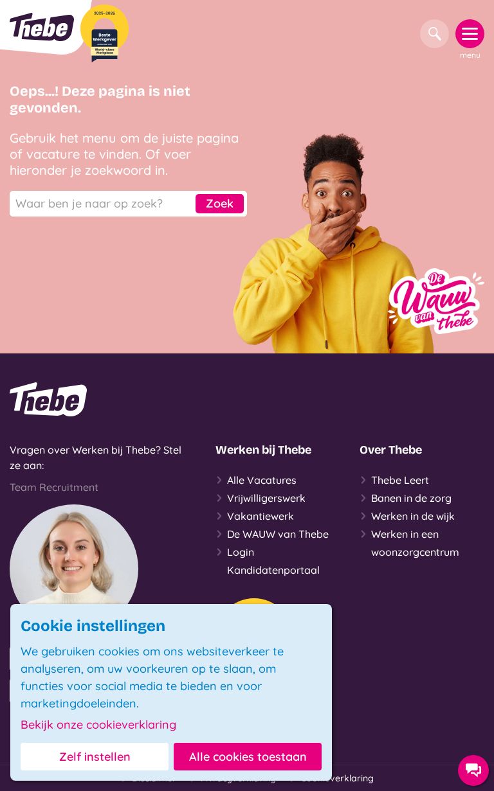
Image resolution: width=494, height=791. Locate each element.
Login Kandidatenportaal (273, 561)
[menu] (469, 33)
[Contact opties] (473, 770)
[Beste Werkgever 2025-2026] (104, 33)
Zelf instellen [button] (95, 756)
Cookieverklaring (337, 778)
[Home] (42, 27)
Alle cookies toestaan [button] (248, 756)
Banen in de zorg (411, 498)
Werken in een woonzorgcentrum (415, 543)
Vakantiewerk (260, 516)
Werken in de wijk (413, 516)
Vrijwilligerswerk (266, 498)
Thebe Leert (400, 480)
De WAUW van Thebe (278, 534)
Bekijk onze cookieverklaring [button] (98, 725)
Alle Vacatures (262, 480)
